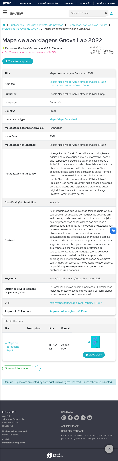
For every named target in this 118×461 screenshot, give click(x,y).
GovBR (7, 3)
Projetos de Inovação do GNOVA (20, 28)
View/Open (95, 354)
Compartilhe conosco (71, 435)
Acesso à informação (48, 3)
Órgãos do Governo (106, 3)
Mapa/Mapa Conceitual (63, 119)
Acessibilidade (70, 425)
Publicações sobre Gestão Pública (88, 24)
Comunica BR (25, 3)
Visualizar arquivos (19, 61)
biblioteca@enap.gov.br (14, 442)
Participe (69, 3)
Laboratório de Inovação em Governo (71, 85)
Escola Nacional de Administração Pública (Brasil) (78, 81)
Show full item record (17, 368)
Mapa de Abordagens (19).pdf (12, 346)
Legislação (85, 3)
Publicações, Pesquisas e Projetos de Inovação (36, 24)
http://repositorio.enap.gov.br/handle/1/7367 (76, 302)
